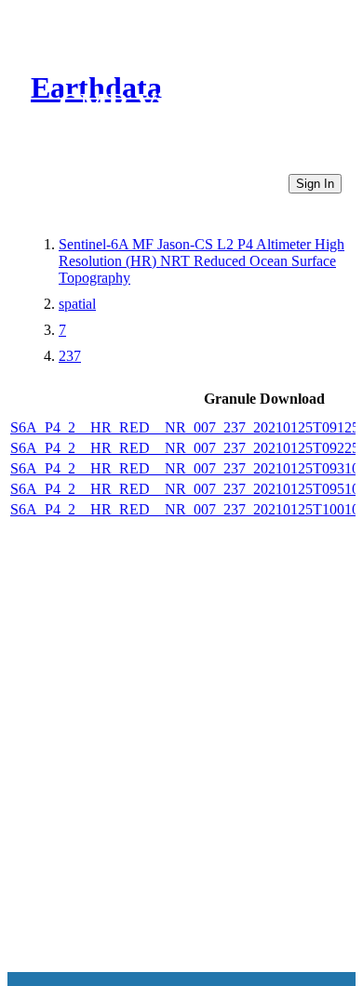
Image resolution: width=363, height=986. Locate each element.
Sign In (315, 184)
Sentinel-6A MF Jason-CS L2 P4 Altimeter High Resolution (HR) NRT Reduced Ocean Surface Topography (201, 261)
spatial (77, 304)
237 (70, 356)
